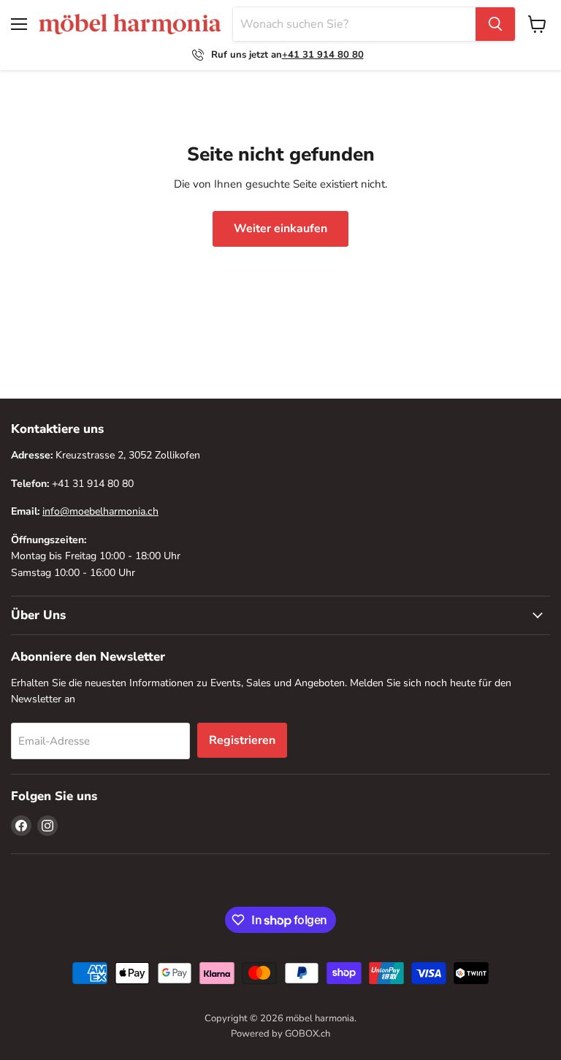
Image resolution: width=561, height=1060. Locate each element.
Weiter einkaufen (280, 228)
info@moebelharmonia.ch (100, 511)
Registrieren (242, 740)
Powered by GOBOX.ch (280, 1033)
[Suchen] (495, 24)
